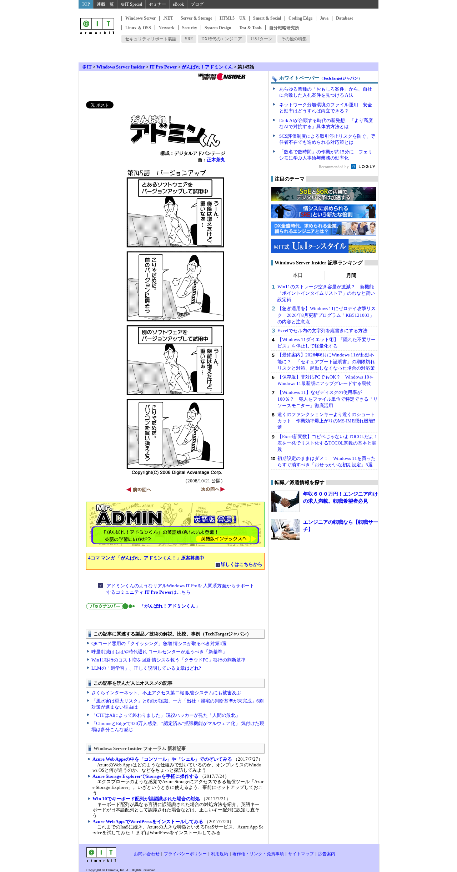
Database (344, 18)
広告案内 (326, 853)
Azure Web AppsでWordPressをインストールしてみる (147, 821)
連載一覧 (105, 4)
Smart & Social (267, 18)
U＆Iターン (261, 38)
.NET (168, 18)
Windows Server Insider (120, 67)
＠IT (87, 67)
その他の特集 (294, 38)
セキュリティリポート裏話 (150, 38)
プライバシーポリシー (185, 853)
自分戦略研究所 (284, 27)
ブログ (197, 4)
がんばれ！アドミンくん (207, 67)
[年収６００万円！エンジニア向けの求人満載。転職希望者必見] (285, 501)
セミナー (157, 4)
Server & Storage (196, 18)
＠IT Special (131, 4)
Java (324, 18)
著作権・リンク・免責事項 (258, 853)
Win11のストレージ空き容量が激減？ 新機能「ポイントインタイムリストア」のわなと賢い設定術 (326, 293)
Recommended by (334, 166)
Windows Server (140, 18)
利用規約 (219, 853)
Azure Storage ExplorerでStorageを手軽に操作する (145, 776)
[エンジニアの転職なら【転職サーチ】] (285, 529)
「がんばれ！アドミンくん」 (170, 606)
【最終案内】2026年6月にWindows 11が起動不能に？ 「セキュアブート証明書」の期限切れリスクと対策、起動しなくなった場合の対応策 (326, 361)
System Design (218, 27)
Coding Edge (300, 18)
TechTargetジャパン (340, 78)
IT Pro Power (163, 67)
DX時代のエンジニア (221, 38)
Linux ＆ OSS (138, 27)
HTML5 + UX (233, 18)
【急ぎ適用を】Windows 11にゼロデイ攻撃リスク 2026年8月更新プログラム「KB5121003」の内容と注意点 (326, 315)
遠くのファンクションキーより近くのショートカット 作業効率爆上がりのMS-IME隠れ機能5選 (326, 421)
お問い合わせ (147, 853)
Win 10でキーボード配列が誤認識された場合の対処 (146, 798)
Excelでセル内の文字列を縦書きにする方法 (322, 330)
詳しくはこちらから (241, 564)
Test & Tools (250, 27)
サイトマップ (301, 853)
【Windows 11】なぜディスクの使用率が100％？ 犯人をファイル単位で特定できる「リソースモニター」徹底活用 (327, 399)
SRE (189, 38)
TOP (86, 4)
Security (189, 27)
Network (167, 27)
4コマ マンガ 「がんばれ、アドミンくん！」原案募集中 (146, 558)
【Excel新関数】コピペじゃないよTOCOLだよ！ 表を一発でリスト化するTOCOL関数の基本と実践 (330, 443)
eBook (178, 4)
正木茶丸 (216, 159)
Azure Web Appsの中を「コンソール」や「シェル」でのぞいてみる (162, 759)
